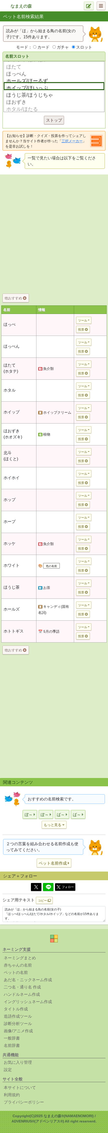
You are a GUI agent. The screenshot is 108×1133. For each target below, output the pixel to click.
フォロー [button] (68, 887)
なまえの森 (21, 6)
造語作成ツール (18, 1016)
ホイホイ (12, 478)
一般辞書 (12, 1038)
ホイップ (12, 412)
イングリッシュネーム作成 (28, 1002)
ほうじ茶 (12, 587)
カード (43, 47)
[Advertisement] (54, 233)
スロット (84, 47)
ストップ (54, 120)
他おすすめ (14, 298)
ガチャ (63, 47)
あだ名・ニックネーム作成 (28, 980)
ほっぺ (10, 324)
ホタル (10, 390)
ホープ (10, 521)
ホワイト (12, 565)
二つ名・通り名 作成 (22, 987)
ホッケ (10, 543)
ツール (82, 320)
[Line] (48, 887)
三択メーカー (72, 141)
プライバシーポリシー (24, 1102)
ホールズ (12, 609)
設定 (8, 1070)
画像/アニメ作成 (18, 1031)
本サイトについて (20, 1087)
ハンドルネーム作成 (22, 994)
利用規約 (12, 1095)
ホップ (10, 500)
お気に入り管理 (18, 1062)
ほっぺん (12, 346)
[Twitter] (36, 887)
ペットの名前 (16, 972)
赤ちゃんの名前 (18, 965)
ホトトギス (14, 631)
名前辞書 (12, 1045)
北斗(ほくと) (11, 456)
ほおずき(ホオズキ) (13, 434)
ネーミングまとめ (20, 958)
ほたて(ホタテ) (11, 368)
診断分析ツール (18, 1023)
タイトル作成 (16, 1009)
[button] (30, 814)
